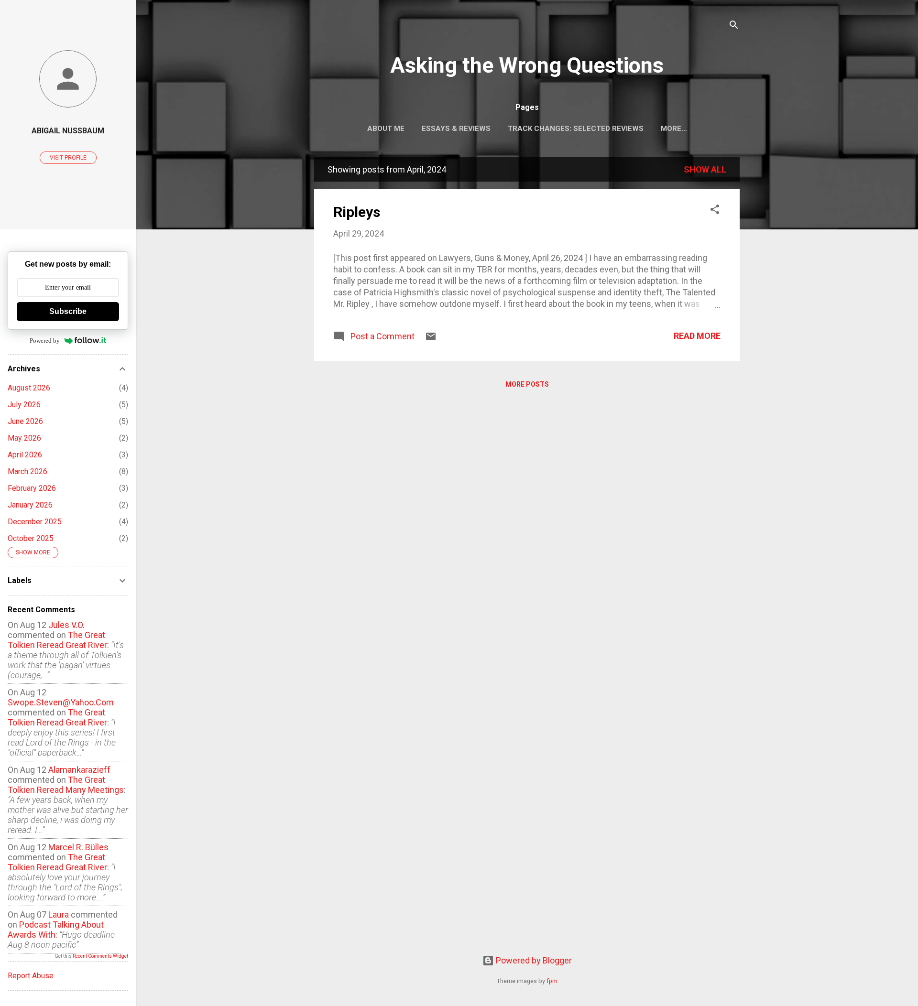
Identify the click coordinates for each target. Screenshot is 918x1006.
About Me (385, 128)
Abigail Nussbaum (68, 130)
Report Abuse (31, 975)
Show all (705, 169)
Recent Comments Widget (100, 956)
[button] (715, 211)
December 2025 (35, 521)
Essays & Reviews (456, 128)
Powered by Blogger (533, 960)
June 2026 (25, 421)
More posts (527, 384)
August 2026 (29, 387)
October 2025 (31, 538)
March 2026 (27, 471)
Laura (58, 914)
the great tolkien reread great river (57, 640)
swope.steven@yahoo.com (61, 702)
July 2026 (24, 404)
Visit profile (68, 157)
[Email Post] (431, 339)
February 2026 (32, 488)
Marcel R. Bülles (78, 847)
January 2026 (30, 504)
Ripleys (356, 212)
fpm (551, 980)
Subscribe (68, 311)
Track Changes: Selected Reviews (576, 128)
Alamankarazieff (79, 770)
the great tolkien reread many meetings (66, 785)
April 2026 (25, 454)
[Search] (734, 26)
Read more (697, 336)
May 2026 (24, 438)
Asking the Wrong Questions (527, 65)
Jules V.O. (66, 625)
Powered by (45, 340)
